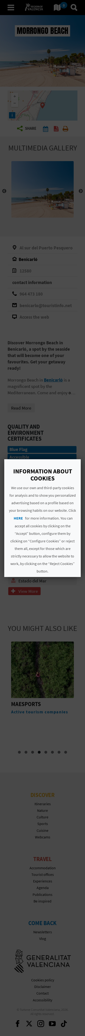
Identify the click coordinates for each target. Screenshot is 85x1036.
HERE (18, 518)
